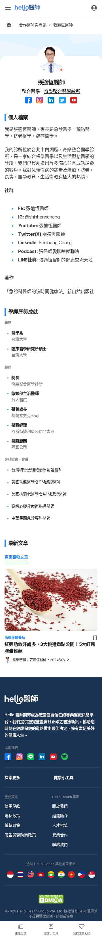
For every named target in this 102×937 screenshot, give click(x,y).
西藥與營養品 (15, 637)
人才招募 (60, 825)
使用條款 (12, 806)
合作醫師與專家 (32, 24)
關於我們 (60, 806)
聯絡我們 (60, 844)
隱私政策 (12, 815)
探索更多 (12, 777)
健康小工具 (63, 777)
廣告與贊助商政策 (20, 834)
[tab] (16, 557)
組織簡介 (60, 815)
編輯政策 (12, 825)
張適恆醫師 (63, 24)
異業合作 (60, 834)
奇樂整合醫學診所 (62, 91)
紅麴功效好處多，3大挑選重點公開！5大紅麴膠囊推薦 (50, 647)
